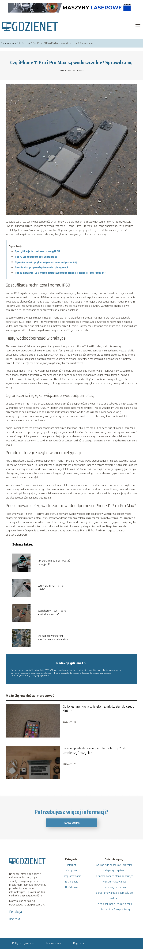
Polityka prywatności (23, 943)
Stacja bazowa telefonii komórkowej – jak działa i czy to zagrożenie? (53, 637)
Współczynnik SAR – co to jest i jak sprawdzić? (52, 612)
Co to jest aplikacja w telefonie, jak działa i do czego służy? (98, 708)
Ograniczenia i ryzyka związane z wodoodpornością (46, 262)
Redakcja (15, 911)
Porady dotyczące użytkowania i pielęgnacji (41, 267)
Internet (71, 865)
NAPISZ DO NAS (72, 823)
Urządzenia (24, 43)
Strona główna (8, 43)
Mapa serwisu (54, 943)
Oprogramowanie (71, 876)
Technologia (71, 881)
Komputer (71, 870)
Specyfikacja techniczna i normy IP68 (37, 251)
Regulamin (79, 943)
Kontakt (14, 919)
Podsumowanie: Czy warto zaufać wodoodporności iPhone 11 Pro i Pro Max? (60, 272)
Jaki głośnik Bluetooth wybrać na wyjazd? (54, 562)
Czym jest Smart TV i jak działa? (51, 587)
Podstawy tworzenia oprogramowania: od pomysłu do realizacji (114, 892)
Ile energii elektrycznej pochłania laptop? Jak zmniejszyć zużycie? (94, 750)
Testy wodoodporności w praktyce (36, 256)
